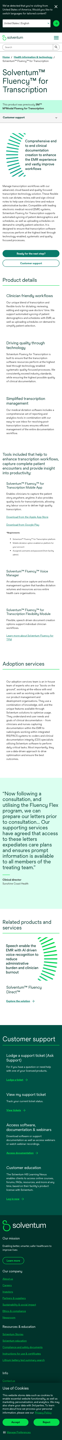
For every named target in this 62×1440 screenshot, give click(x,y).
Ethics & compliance (14, 1311)
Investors (8, 1291)
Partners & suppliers (14, 1298)
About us (8, 1278)
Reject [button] (46, 1422)
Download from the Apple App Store (27, 517)
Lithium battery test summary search (24, 1360)
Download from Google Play (22, 524)
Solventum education (15, 1340)
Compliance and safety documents (23, 1347)
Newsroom (9, 1317)
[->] (56, 23)
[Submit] (56, 47)
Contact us (9, 1380)
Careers (7, 1285)
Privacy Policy (43, 1412)
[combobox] (31, 47)
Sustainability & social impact (19, 1304)
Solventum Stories (13, 1334)
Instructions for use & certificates (22, 1353)
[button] (17, 1432)
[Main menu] (56, 37)
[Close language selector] (55, 6)
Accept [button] (15, 1422)
